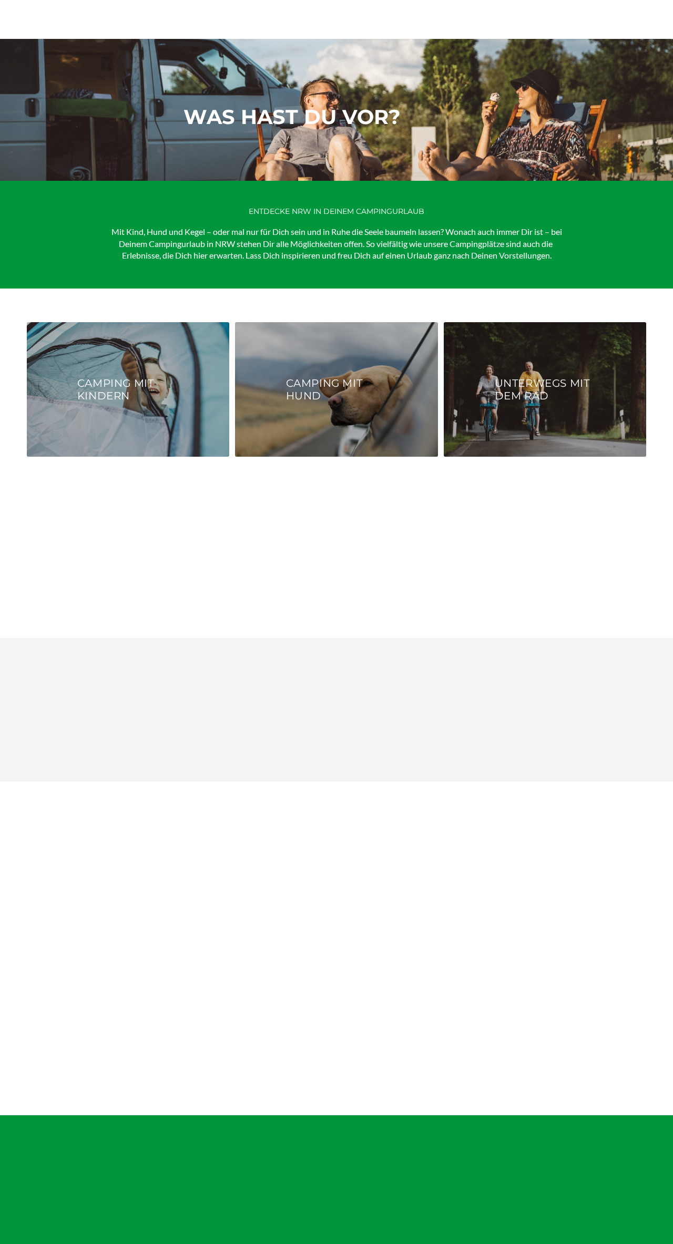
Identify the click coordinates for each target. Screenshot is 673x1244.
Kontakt (42, 1203)
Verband (42, 1185)
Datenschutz (104, 1192)
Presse (93, 1154)
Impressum (101, 1173)
